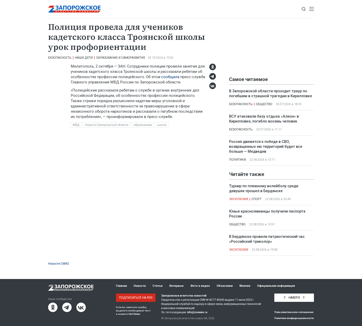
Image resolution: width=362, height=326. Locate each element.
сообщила (170, 77)
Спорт (257, 199)
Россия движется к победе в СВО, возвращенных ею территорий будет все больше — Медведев (265, 146)
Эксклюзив (238, 199)
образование (143, 125)
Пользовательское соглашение (294, 312)
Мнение (244, 285)
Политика (237, 159)
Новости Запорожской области (106, 125)
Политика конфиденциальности (294, 318)
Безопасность (59, 57)
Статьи (158, 285)
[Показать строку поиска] (303, 9)
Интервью (176, 285)
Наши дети (84, 57)
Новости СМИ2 (58, 263)
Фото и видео (200, 285)
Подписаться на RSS (136, 297)
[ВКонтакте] (212, 85)
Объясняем (225, 285)
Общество (264, 104)
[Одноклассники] (212, 67)
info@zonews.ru (197, 312)
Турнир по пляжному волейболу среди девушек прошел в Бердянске (263, 188)
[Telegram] (212, 76)
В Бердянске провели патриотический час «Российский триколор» (267, 239)
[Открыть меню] (311, 9)
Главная (121, 285)
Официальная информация (276, 285)
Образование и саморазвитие (120, 57)
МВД (76, 125)
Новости (140, 285)
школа (161, 125)
